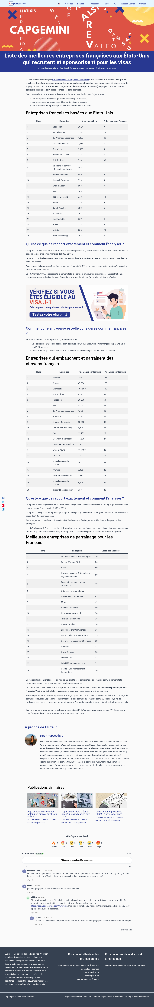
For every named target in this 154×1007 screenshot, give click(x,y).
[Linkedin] (3, 509)
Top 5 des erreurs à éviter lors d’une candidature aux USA (75, 814)
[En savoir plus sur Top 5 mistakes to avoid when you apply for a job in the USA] (77, 800)
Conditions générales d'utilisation (108, 996)
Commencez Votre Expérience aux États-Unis (78, 965)
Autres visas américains (88, 979)
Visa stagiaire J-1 (91, 972)
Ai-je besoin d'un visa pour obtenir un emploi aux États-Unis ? (42, 814)
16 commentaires (33, 820)
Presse (87, 996)
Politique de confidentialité (137, 996)
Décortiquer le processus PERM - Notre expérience (109, 812)
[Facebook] (3, 498)
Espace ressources (73, 996)
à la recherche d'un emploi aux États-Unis (70, 79)
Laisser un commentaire (70, 820)
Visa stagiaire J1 (91, 975)
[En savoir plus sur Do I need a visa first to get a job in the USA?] (42, 800)
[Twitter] (3, 501)
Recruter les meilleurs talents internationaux (125, 965)
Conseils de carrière (48, 68)
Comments (88, 68)
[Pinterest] (3, 505)
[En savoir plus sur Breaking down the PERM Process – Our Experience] (111, 800)
